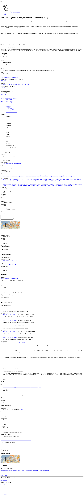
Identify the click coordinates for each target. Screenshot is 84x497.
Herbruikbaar (8, 106)
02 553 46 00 (3, 80)
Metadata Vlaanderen (15, 12)
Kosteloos (8, 107)
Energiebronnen (9, 99)
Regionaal (8, 95)
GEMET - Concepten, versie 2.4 (7, 101)
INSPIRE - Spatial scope (6, 94)
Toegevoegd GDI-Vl (10, 109)
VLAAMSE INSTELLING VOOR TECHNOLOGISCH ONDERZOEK (16, 84)
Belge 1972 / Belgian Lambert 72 (10, 260)
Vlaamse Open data (10, 108)
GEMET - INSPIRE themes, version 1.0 (9, 98)
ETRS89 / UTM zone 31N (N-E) (10, 264)
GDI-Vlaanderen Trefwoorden (7, 105)
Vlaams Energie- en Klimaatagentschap (9, 77)
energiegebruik (9, 102)
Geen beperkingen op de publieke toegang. (12, 163)
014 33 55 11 (3, 87)
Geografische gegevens (10, 110)
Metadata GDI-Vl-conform (11, 112)
